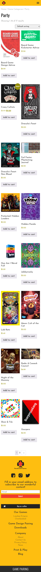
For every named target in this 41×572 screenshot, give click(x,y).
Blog (20, 554)
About (20, 537)
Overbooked (20, 519)
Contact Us (21, 540)
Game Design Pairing (20, 523)
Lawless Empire (20, 516)
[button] (38, 3)
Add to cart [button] (9, 76)
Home (3, 9)
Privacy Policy (20, 542)
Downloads (20, 528)
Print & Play (20, 550)
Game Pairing (20, 569)
